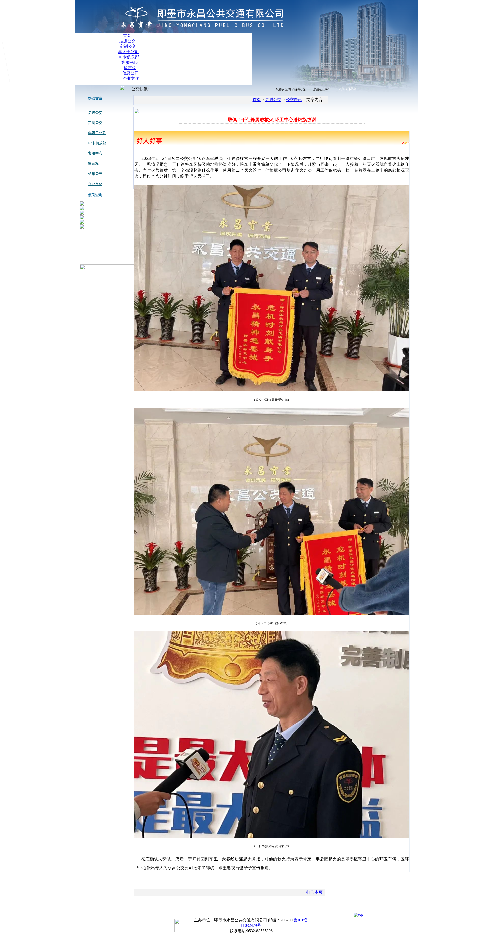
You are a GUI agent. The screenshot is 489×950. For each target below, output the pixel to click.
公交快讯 (294, 99)
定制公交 (128, 46)
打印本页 (314, 892)
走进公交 (127, 41)
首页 (127, 35)
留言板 (130, 68)
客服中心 (129, 62)
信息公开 (130, 73)
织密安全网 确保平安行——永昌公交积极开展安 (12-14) (300, 89)
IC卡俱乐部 (129, 57)
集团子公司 (128, 51)
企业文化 (131, 78)
